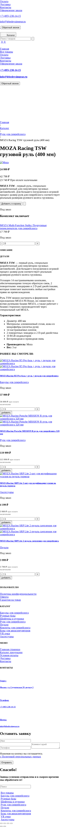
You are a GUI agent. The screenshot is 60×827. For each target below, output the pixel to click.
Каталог (4, 128)
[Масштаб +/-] (1, 823)
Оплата (4, 1)
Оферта (4, 596)
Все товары (6, 51)
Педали (4, 547)
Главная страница (10, 649)
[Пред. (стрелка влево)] (1, 826)
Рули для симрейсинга (13, 134)
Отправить (6, 762)
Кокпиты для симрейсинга (15, 627)
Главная (4, 48)
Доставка (5, 4)
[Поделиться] (8, 823)
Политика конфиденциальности (18, 594)
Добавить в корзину (11, 203)
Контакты (5, 7)
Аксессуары (7, 492)
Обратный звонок (10, 27)
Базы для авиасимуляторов (15, 630)
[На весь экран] (4, 823)
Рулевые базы (8, 615)
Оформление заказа (11, 10)
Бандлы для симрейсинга (14, 382)
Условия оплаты (9, 655)
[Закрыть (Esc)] (11, 823)
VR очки (5, 633)
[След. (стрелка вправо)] (4, 826)
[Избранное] (24, 203)
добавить (6, 412)
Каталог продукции (11, 652)
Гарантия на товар (10, 599)
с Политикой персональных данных (20, 756)
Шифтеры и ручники (12, 618)
